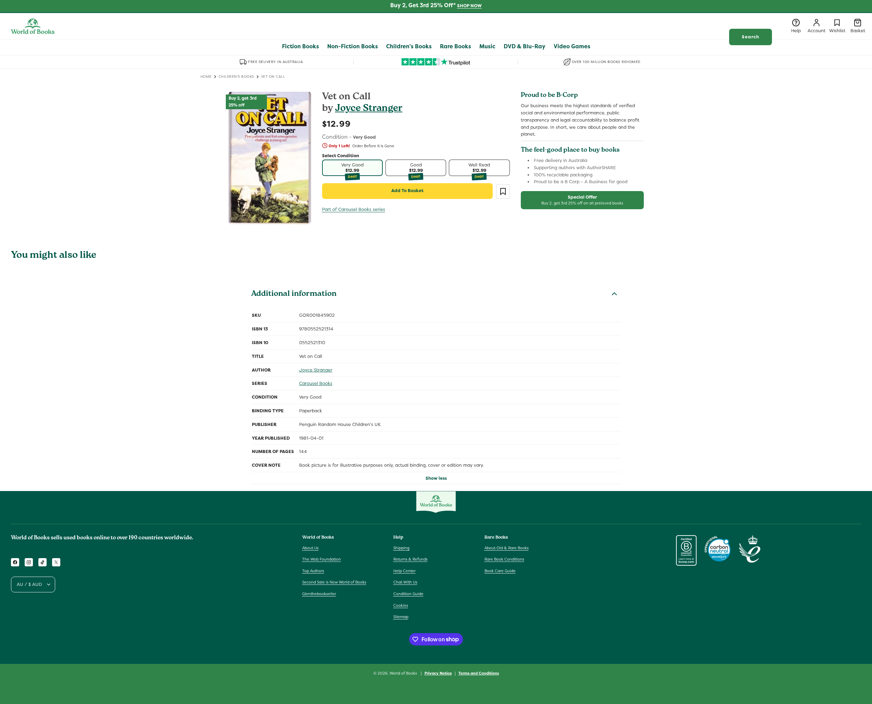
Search (750, 36)
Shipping (401, 547)
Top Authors (313, 571)
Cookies (400, 605)
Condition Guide (408, 594)
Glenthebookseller (319, 594)
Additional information (293, 294)
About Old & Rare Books (506, 547)
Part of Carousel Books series (353, 209)
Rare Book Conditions (504, 559)
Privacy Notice (438, 673)
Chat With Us (405, 582)
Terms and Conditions (478, 673)
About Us (310, 547)
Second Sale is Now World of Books (334, 582)
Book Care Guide (500, 571)
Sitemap (400, 617)
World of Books (404, 673)
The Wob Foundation (321, 559)
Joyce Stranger (369, 109)
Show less (436, 478)
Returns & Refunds (410, 559)
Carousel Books (315, 383)
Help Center (404, 571)
